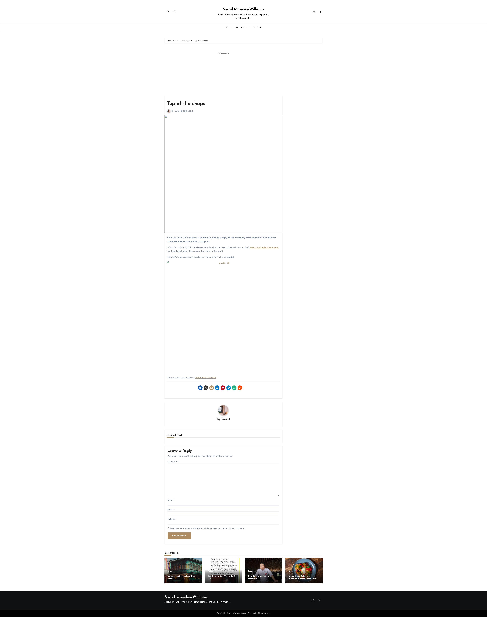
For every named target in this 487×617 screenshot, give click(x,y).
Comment (173, 461)
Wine (170, 571)
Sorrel (177, 111)
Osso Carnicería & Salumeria (264, 247)
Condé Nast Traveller (205, 377)
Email (171, 509)
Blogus (251, 613)
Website (171, 519)
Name (171, 500)
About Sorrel (242, 28)
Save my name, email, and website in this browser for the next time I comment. (207, 528)
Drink (210, 571)
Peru (250, 571)
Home (229, 28)
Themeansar (264, 613)
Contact (257, 28)
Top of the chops (186, 103)
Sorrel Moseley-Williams (243, 9)
